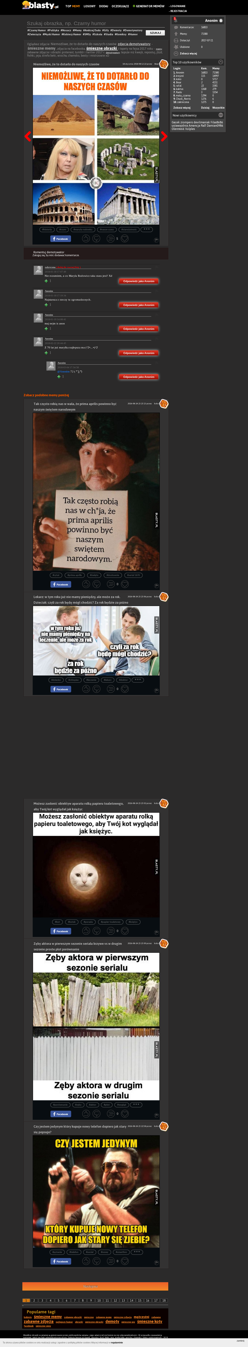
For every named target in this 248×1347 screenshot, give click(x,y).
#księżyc (133, 922)
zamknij (240, 1341)
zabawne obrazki (73, 1317)
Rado (179, 92)
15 (139, 1300)
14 (131, 1300)
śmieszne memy (48, 1316)
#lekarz (107, 680)
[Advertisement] (96, 722)
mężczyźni (141, 1317)
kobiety (28, 1317)
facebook (29, 1326)
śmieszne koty (149, 1321)
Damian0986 (215, 125)
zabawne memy (104, 1317)
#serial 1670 (133, 575)
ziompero (186, 122)
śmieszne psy (128, 1322)
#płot (107, 1105)
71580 (204, 33)
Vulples (190, 128)
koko (178, 79)
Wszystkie (218, 107)
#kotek (72, 922)
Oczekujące (120, 6)
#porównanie (60, 1105)
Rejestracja (178, 11)
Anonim (180, 72)
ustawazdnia (180, 125)
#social (89, 1252)
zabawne (156, 1317)
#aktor (92, 1105)
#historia (47, 229)
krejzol (180, 75)
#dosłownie (113, 575)
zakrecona (183, 102)
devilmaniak (202, 122)
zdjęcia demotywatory (134, 44)
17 (156, 1300)
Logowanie (178, 6)
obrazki (79, 1322)
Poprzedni (29, 127)
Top (72, 6)
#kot (57, 922)
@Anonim (63, 371)
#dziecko (56, 680)
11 (107, 1300)
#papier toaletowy (111, 922)
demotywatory (113, 52)
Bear (178, 82)
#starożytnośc (129, 229)
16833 (204, 27)
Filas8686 (217, 122)
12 (115, 1300)
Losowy (89, 6)
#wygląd (121, 1105)
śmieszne (89, 1317)
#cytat (56, 575)
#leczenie (91, 680)
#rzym (62, 229)
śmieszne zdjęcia (123, 1317)
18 (164, 1300)
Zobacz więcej (188, 53)
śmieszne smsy (43, 1326)
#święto (94, 575)
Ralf (203, 125)
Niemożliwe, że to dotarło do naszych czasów (66, 64)
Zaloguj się (38, 255)
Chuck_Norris (183, 98)
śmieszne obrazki (102, 48)
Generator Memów (149, 6)
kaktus (179, 89)
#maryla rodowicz (83, 229)
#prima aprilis (75, 575)
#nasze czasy (107, 229)
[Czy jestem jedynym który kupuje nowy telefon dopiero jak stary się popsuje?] (96, 1191)
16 (147, 1300)
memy (159, 49)
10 (99, 1300)
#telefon (74, 1252)
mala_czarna (183, 95)
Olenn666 (178, 128)
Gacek (176, 122)
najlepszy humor (64, 1322)
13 (123, 1300)
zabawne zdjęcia (39, 1321)
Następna (163, 127)
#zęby (78, 1105)
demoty (112, 1321)
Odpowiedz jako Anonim (138, 281)
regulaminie (117, 1342)
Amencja (194, 125)
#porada (88, 922)
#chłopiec (73, 680)
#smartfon (121, 1252)
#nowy (104, 1252)
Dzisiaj (205, 107)
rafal (179, 85)
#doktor (123, 680)
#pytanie (57, 1252)
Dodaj (103, 6)
